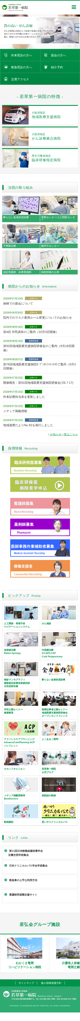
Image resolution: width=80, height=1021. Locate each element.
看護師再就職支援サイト (23, 894)
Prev (5, 30)
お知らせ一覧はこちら (63, 434)
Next (74, 30)
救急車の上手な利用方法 (23, 880)
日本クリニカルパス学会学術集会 (28, 865)
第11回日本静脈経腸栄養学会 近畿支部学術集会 (23, 852)
